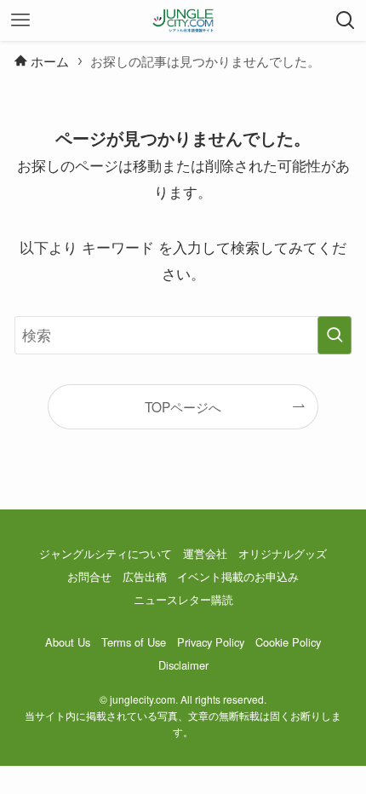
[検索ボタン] (345, 20)
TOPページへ (183, 406)
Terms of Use (133, 642)
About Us (67, 642)
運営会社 (205, 553)
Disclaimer (183, 665)
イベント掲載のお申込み (238, 576)
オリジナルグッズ (282, 553)
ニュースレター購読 (183, 599)
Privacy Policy (210, 642)
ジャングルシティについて (105, 553)
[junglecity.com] (183, 20)
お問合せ (89, 576)
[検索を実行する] (334, 335)
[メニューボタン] (20, 20)
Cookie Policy (288, 642)
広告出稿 (145, 576)
